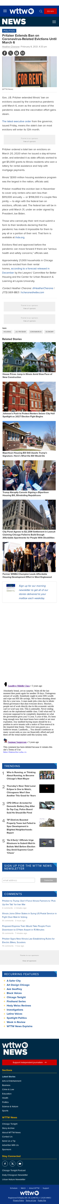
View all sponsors (29, 141)
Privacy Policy (18, 1200)
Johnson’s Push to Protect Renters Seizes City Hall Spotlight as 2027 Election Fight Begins (29, 415)
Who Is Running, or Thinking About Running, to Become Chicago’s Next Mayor (21, 775)
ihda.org (19, 237)
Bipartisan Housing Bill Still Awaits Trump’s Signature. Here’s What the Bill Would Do (25, 454)
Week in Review (16, 1022)
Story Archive (8, 1128)
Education (6, 1093)
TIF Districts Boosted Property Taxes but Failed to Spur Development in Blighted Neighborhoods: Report (21, 826)
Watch (23, 1188)
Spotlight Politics (17, 1018)
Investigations (15, 1010)
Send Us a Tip (8, 1140)
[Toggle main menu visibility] (5, 11)
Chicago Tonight (16, 997)
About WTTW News (11, 1132)
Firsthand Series (16, 1001)
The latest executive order (16, 121)
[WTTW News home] (14, 21)
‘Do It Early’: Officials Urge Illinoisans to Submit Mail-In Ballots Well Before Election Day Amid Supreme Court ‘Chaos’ (21, 846)
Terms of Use (31, 1200)
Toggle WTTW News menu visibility (55, 21)
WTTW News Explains (20, 1026)
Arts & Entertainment (11, 1080)
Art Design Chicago (18, 985)
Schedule (13, 1188)
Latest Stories (8, 1076)
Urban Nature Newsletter (13, 1179)
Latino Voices (14, 1014)
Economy (50, 332)
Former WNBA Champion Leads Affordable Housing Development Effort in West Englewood (27, 575)
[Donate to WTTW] (29, 1193)
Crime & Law (8, 1089)
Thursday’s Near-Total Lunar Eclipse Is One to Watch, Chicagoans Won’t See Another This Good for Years (21, 790)
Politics (9, 30)
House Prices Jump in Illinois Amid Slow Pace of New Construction (27, 375)
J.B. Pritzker (20, 332)
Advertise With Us (10, 1145)
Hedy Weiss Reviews (19, 1005)
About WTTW (34, 1188)
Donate (50, 11)
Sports (5, 1110)
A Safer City (14, 981)
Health (5, 1097)
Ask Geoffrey (14, 989)
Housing (7, 332)
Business (6, 1085)
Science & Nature (10, 1106)
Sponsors (6, 1149)
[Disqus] (29, 642)
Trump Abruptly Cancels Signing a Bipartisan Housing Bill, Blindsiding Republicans (26, 494)
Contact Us (7, 1136)
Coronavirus (36, 332)
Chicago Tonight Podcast (13, 1170)
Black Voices (14, 993)
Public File (42, 1200)
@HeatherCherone (42, 288)
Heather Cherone (10, 46)
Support (46, 1188)
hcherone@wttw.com (32, 292)
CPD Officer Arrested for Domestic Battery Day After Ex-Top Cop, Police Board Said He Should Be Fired (21, 807)
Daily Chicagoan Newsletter (15, 1174)
